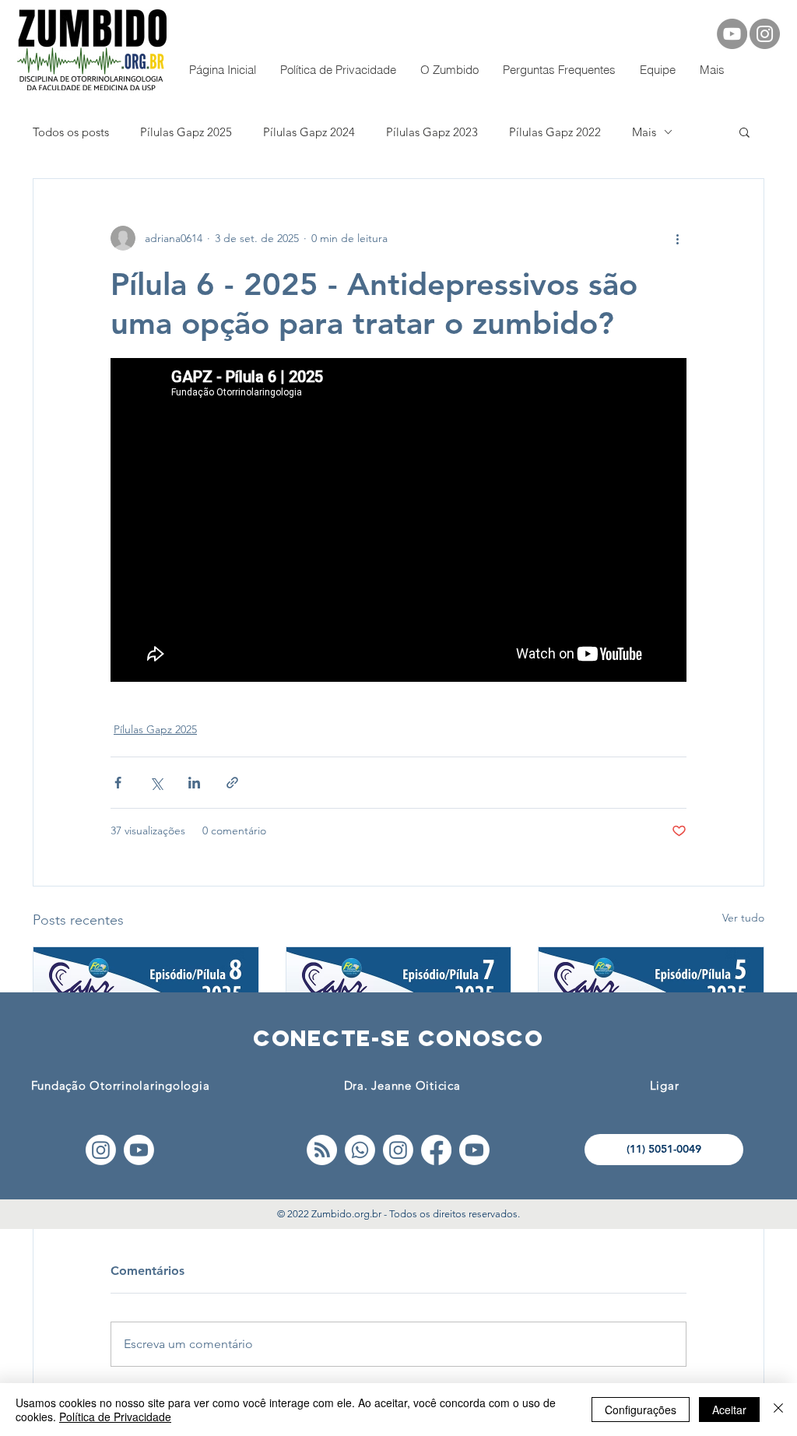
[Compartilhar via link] (232, 782)
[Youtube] (139, 1150)
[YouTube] (732, 34)
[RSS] (322, 1150)
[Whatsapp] (360, 1150)
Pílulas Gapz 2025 (186, 132)
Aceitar (729, 1409)
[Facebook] (436, 1150)
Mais (644, 132)
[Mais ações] (677, 238)
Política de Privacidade (115, 1416)
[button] (744, 131)
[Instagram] (765, 34)
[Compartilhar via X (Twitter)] (156, 782)
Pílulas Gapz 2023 (432, 132)
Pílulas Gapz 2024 (309, 132)
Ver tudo (743, 918)
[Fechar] (778, 1410)
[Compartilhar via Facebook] (118, 782)
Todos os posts (71, 132)
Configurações (640, 1409)
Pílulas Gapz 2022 (555, 132)
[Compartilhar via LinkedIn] (194, 782)
